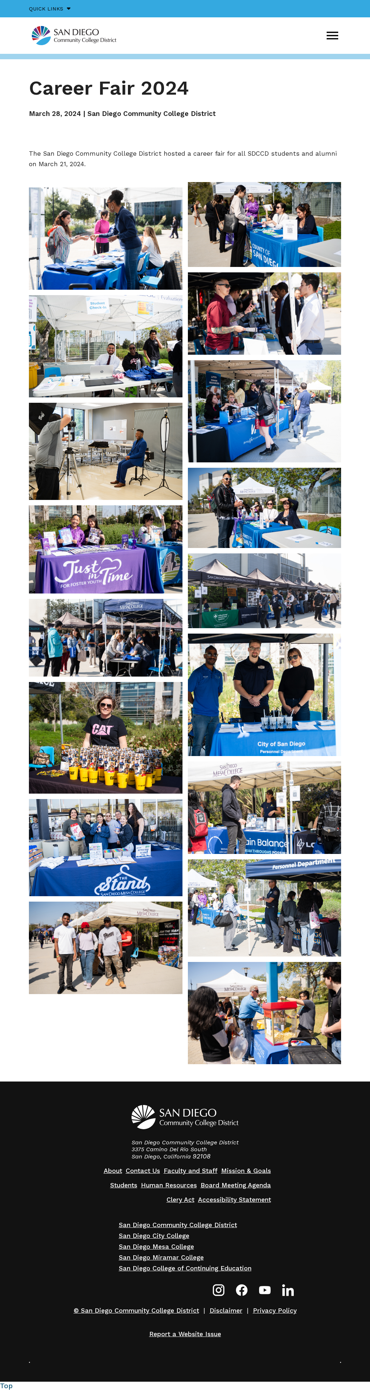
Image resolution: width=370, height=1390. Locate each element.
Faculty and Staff (191, 1170)
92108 (202, 1156)
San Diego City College (154, 1235)
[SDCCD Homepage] (74, 35)
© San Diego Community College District (136, 1310)
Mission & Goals (246, 1170)
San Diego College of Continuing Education (185, 1268)
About (113, 1170)
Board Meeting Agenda (236, 1185)
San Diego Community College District (178, 1225)
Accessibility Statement (234, 1199)
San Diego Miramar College (161, 1257)
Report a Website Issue (185, 1334)
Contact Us (143, 1170)
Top (6, 1386)
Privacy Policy (275, 1310)
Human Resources (169, 1185)
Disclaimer (226, 1310)
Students (123, 1185)
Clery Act (180, 1199)
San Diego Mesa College (156, 1246)
